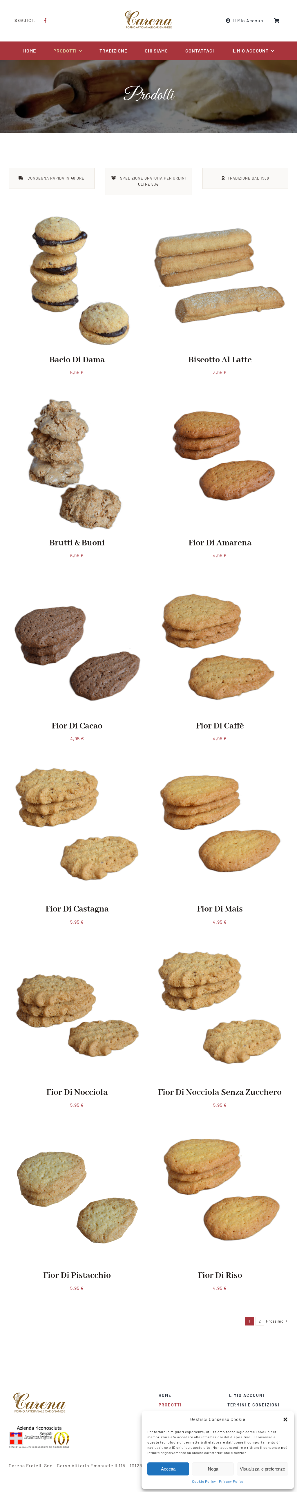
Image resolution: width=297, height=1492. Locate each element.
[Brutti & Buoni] (77, 402)
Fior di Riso (220, 1275)
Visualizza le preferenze (262, 1468)
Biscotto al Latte (220, 360)
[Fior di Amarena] (219, 402)
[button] (285, 1419)
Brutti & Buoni (77, 543)
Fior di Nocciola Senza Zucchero (220, 1092)
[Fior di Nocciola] (77, 951)
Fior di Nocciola (77, 1092)
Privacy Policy (231, 1481)
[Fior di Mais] (219, 768)
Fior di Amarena (220, 543)
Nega (213, 1468)
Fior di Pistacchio (77, 1275)
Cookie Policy (204, 1481)
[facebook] (45, 20)
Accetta (168, 1468)
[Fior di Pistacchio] (77, 1134)
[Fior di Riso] (219, 1134)
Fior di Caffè (220, 726)
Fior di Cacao (77, 726)
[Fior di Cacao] (77, 585)
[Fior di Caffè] (219, 585)
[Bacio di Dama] (77, 219)
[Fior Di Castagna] (77, 768)
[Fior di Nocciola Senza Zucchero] (219, 951)
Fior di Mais (220, 909)
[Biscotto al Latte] (219, 219)
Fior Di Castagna (77, 909)
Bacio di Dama (77, 360)
